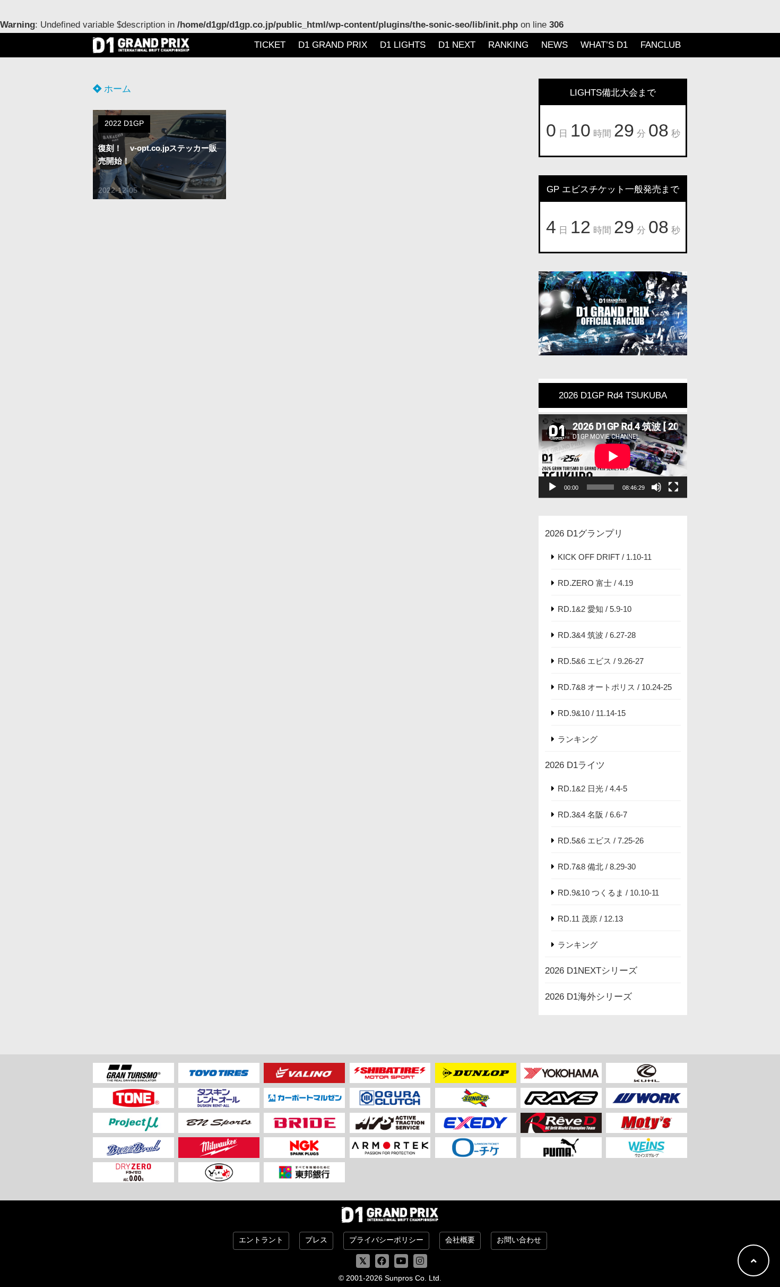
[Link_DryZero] (133, 1172)
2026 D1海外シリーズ (588, 997)
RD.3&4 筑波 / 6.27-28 (597, 635)
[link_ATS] (390, 1123)
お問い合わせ (519, 1240)
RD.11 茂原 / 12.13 (590, 918)
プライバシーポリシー (386, 1240)
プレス (316, 1240)
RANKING (508, 45)
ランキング (577, 739)
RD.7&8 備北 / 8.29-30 (597, 866)
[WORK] (646, 1098)
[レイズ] (561, 1098)
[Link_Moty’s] (646, 1123)
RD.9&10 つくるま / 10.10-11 (608, 892)
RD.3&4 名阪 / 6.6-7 (592, 814)
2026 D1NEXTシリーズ (591, 971)
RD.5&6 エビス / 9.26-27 (601, 661)
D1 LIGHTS (403, 45)
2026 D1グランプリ (584, 534)
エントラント (261, 1240)
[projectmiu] (133, 1123)
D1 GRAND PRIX (332, 45)
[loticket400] (475, 1147)
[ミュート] (656, 487)
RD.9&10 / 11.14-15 (592, 713)
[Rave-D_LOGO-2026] (561, 1123)
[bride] (304, 1123)
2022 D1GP (124, 123)
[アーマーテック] (390, 1147)
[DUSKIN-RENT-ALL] (218, 1098)
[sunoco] (475, 1098)
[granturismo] (133, 1073)
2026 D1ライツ (575, 765)
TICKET (269, 45)
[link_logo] (390, 1098)
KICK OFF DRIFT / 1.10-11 (605, 556)
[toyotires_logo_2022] (218, 1073)
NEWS (554, 45)
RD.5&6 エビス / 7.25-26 (601, 840)
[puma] (561, 1147)
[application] (613, 456)
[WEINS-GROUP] (646, 1147)
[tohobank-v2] (304, 1172)
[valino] (304, 1073)
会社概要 (460, 1240)
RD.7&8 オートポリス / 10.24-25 (615, 687)
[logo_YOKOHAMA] (561, 1073)
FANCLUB (660, 45)
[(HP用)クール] (646, 1073)
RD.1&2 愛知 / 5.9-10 (594, 608)
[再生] (552, 487)
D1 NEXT (456, 45)
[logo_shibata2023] (390, 1073)
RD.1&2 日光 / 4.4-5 (592, 788)
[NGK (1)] (304, 1147)
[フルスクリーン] (673, 487)
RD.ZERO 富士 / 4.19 (595, 582)
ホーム (116, 89)
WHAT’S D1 (604, 45)
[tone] (133, 1098)
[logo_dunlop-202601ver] (475, 1073)
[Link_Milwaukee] (218, 1147)
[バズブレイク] (133, 1147)
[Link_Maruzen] (304, 1098)
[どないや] (218, 1172)
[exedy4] (475, 1123)
